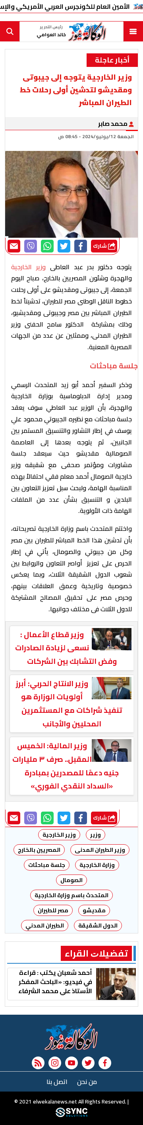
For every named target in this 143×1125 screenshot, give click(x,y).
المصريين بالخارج (39, 850)
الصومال (71, 880)
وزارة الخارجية (97, 865)
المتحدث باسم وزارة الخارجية (71, 895)
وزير (95, 835)
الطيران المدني (44, 925)
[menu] (133, 31)
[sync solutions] (71, 1115)
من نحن (87, 1082)
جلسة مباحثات (46, 865)
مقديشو (94, 910)
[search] (10, 31)
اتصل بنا (57, 1082)
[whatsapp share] (47, 246)
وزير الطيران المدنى (100, 850)
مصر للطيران (53, 910)
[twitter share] (64, 246)
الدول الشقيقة (98, 925)
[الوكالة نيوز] (71, 1037)
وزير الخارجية (59, 835)
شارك (100, 246)
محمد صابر (113, 123)
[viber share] (30, 246)
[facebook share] (80, 246)
